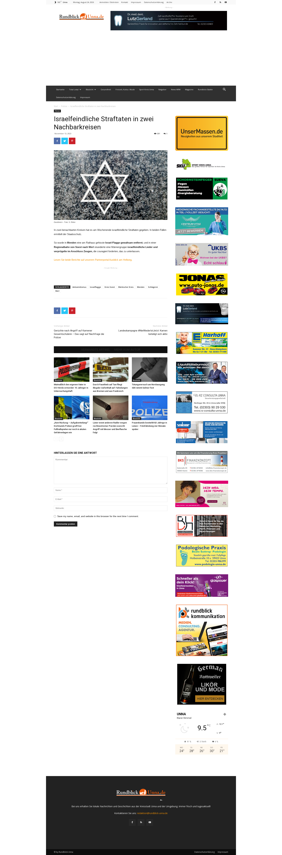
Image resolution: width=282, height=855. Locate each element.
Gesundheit (106, 89)
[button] (224, 89)
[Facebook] (214, 2)
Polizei (64, 106)
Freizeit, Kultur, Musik (125, 89)
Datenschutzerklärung (154, 2)
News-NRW (175, 89)
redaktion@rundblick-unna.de (152, 813)
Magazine (189, 89)
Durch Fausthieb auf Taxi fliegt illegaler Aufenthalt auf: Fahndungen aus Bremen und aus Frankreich (110, 387)
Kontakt (124, 2)
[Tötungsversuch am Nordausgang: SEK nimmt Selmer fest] (149, 369)
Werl (57, 291)
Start (56, 106)
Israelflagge (95, 287)
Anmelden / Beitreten (109, 2)
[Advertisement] (141, 61)
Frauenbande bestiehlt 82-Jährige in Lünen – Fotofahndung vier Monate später (149, 425)
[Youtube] (225, 2)
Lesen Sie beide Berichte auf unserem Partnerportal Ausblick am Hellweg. (93, 259)
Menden (140, 287)
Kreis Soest (110, 287)
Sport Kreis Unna (146, 89)
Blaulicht (89, 89)
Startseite (60, 89)
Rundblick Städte (205, 89)
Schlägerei (153, 287)
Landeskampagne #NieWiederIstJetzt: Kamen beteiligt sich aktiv (142, 332)
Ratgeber (162, 89)
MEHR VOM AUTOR (127, 349)
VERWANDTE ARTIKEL (95, 349)
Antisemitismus (79, 287)
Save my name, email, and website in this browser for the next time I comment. (98, 516)
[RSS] (220, 2)
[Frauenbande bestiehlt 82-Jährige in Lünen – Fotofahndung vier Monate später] (149, 408)
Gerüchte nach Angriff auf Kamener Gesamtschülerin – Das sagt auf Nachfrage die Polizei (79, 334)
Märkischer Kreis (125, 287)
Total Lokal (73, 89)
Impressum (136, 2)
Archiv (169, 2)
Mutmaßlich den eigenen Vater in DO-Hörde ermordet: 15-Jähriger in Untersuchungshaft (71, 387)
